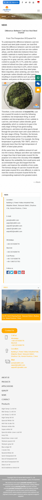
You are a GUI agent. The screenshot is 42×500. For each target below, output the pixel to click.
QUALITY (5, 391)
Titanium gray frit (7, 444)
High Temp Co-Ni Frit (9, 409)
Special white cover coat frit (12, 432)
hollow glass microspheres (19, 479)
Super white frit (7, 429)
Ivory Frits (5, 435)
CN (38, 3)
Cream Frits (6, 450)
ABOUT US (5, 377)
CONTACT (6, 399)
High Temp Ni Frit (8, 418)
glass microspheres (34, 479)
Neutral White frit (7, 453)
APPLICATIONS (7, 386)
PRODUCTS (6, 382)
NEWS (4, 395)
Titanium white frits (8, 426)
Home (4, 16)
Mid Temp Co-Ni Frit (9, 412)
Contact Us (9, 330)
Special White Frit (8, 421)
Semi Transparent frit (9, 456)
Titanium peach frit (8, 441)
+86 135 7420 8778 (11, 2)
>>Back (36, 182)
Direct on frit (6, 465)
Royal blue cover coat (9, 438)
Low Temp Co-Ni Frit (9, 415)
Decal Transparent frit (9, 459)
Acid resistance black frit (10, 468)
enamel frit (29, 112)
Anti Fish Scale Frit (8, 423)
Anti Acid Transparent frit (10, 462)
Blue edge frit (6, 447)
